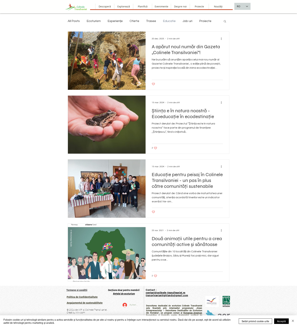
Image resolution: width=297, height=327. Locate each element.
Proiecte (205, 21)
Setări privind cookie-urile (255, 321)
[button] (180, 6)
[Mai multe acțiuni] (222, 39)
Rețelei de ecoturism (124, 293)
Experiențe (115, 21)
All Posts (74, 21)
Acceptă (281, 321)
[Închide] (293, 321)
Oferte (134, 21)
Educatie (169, 21)
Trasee (151, 21)
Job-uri (187, 21)
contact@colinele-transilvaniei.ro (165, 292)
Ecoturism (94, 21)
